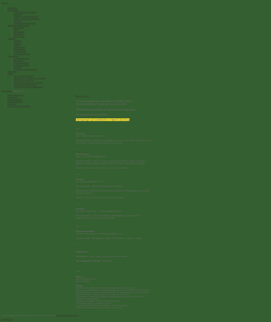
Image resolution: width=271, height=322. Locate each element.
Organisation (6, 91)
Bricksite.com (7, 320)
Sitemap (4, 3)
